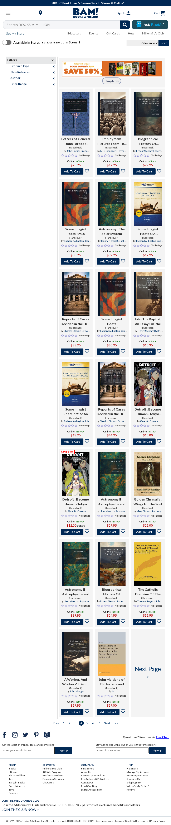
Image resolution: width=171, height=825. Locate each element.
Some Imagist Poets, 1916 (75, 231)
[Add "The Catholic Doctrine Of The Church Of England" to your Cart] (148, 622)
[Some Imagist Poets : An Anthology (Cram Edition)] (148, 204)
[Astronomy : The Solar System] (111, 204)
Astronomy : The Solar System (112, 231)
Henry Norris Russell (112, 240)
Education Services (53, 779)
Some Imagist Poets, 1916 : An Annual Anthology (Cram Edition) (75, 411)
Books (12, 768)
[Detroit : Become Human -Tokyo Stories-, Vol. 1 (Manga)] (148, 384)
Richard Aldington (74, 240)
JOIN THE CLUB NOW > (20, 809)
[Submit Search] (125, 24)
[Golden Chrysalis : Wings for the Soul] (148, 474)
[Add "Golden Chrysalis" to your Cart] (148, 532)
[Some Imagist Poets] (111, 294)
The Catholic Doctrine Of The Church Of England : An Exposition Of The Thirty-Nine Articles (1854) (147, 592)
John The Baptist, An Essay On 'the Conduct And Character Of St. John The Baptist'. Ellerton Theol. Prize (148, 321)
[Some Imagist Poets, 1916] (75, 204)
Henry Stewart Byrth (149, 330)
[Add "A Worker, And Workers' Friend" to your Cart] (76, 712)
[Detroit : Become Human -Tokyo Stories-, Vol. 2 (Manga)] (76, 474)
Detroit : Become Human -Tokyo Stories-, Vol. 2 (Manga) (75, 501)
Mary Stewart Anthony (149, 511)
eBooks (13, 772)
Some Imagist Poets (111, 321)
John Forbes (73, 150)
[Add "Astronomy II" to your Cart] (112, 532)
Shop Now (112, 81)
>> (116, 723)
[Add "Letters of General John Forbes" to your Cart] (76, 171)
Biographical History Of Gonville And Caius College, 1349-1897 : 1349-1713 (147, 141)
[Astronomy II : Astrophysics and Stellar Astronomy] (112, 474)
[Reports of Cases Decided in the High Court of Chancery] (76, 294)
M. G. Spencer (108, 150)
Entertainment (17, 786)
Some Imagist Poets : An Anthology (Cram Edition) (148, 231)
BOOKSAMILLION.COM (80, 820)
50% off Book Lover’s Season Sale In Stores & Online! (87, 3)
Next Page (148, 672)
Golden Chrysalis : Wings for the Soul (147, 501)
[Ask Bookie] (150, 24)
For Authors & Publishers (95, 779)
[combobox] (69, 25)
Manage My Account (138, 772)
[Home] (85, 13)
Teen (11, 779)
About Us (86, 772)
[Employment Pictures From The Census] (112, 114)
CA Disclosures (139, 820)
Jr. (113, 691)
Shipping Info (134, 782)
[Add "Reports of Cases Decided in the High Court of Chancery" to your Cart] (76, 352)
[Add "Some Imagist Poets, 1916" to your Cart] (76, 261)
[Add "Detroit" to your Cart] (148, 441)
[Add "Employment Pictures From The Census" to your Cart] (112, 171)
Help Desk (132, 768)
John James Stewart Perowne (147, 603)
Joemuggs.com (104, 820)
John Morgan (77, 691)
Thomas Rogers (146, 601)
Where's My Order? (138, 786)
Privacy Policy (157, 820)
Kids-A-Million (17, 775)
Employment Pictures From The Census (111, 141)
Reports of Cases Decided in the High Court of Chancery (76, 321)
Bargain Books (17, 782)
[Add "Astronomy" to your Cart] (112, 261)
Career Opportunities (93, 775)
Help (131, 33)
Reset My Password (137, 775)
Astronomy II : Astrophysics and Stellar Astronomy (111, 501)
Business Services (53, 775)
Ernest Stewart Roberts (149, 150)
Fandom (13, 793)
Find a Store (87, 768)
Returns (131, 789)
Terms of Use (122, 820)
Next (107, 723)
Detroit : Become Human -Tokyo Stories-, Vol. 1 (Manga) (148, 411)
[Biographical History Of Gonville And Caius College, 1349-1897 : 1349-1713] (148, 114)
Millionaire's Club (153, 33)
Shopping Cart (134, 779)
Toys (11, 789)
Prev (56, 723)
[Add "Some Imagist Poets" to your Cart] (148, 261)
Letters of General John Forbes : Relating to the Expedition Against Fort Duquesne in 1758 (75, 141)
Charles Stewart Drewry (77, 330)
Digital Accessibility (91, 789)
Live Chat (162, 737)
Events (93, 33)
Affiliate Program (52, 772)
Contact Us (87, 782)
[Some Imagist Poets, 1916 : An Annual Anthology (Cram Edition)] (76, 384)
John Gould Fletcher (75, 242)
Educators (74, 33)
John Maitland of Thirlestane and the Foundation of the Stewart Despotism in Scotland (112, 682)
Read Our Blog (89, 786)
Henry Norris (107, 511)
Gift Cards (113, 33)
